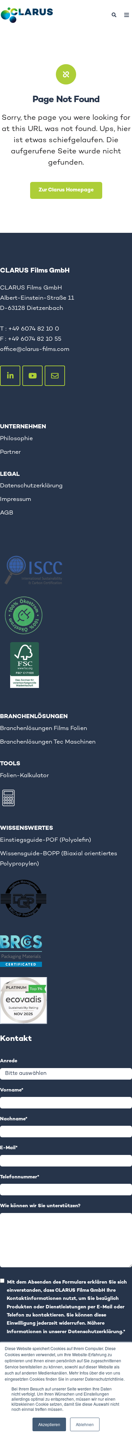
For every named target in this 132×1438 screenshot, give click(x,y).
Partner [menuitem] (10, 452)
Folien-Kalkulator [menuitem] (24, 775)
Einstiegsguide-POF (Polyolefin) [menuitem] (45, 840)
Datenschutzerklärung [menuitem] (31, 486)
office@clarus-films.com (34, 349)
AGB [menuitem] (6, 513)
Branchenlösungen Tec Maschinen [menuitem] (47, 742)
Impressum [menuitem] (15, 499)
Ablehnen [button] (85, 1424)
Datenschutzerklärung (95, 1331)
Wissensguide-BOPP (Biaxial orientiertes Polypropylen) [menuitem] (58, 859)
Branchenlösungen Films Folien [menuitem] (43, 728)
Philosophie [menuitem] (16, 438)
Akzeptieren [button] (49, 1424)
